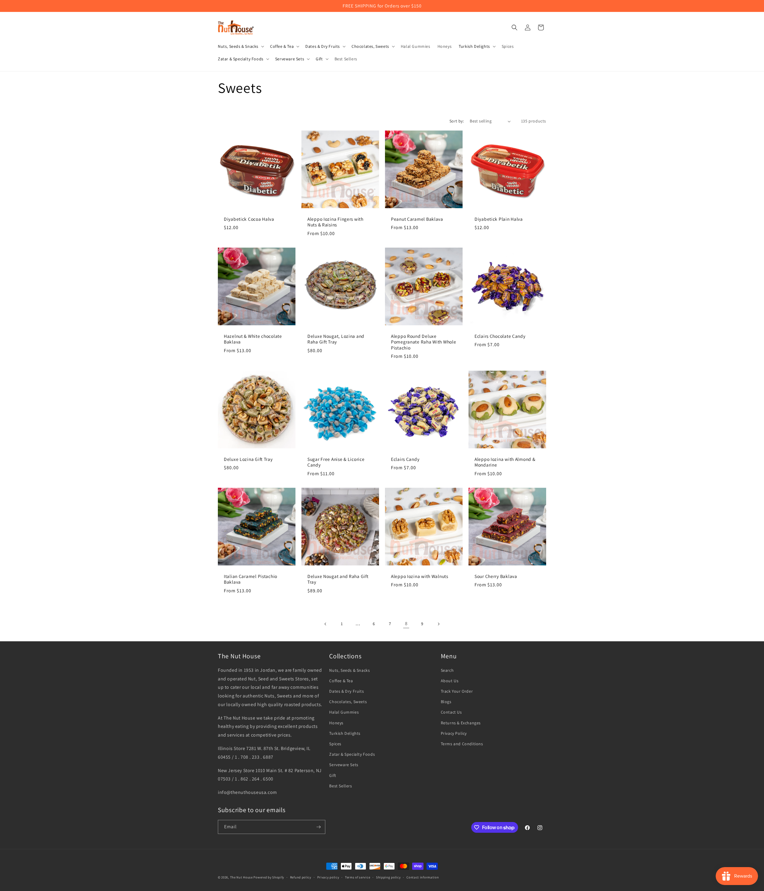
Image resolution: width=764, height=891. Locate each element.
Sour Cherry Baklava (496, 576)
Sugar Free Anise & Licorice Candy (335, 462)
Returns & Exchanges (461, 723)
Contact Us (451, 712)
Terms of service (357, 877)
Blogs (446, 701)
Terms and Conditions (462, 743)
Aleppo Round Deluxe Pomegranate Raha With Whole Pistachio (423, 342)
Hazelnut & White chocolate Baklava (253, 339)
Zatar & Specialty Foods (352, 754)
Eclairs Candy (405, 459)
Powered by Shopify (268, 877)
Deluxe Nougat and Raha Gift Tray (337, 579)
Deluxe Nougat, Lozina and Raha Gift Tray (335, 339)
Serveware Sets (343, 764)
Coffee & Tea (341, 680)
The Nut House (241, 877)
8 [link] (406, 623)
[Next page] (438, 624)
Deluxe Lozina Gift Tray (248, 459)
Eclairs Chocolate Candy (500, 336)
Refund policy (300, 877)
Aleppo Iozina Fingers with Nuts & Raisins (335, 222)
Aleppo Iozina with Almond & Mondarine (505, 462)
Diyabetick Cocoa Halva (249, 219)
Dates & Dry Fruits (346, 691)
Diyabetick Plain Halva (499, 219)
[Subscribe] (318, 827)
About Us (450, 680)
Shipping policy (388, 877)
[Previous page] (325, 624)
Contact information (422, 877)
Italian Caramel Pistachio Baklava (250, 579)
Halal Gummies (344, 712)
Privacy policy (328, 877)
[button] (240, 46)
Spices (335, 743)
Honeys (336, 723)
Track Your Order (457, 691)
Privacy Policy (454, 733)
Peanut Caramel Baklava (417, 219)
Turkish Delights (345, 733)
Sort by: (456, 121)
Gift (332, 775)
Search (447, 670)
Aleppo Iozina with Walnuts (419, 576)
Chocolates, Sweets (348, 701)
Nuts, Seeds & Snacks (349, 670)
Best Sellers (340, 786)
